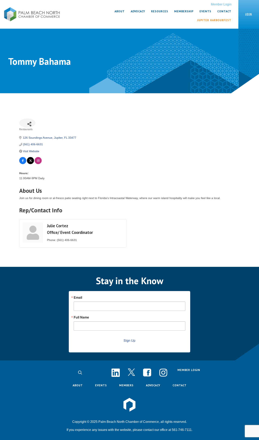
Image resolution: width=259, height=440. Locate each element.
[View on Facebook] (22, 163)
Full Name (81, 317)
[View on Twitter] (30, 163)
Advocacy (153, 385)
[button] (80, 373)
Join (248, 14)
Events (101, 385)
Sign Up (129, 340)
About (78, 385)
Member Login (221, 4)
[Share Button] (27, 123)
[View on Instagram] (38, 163)
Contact (180, 385)
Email (78, 297)
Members (126, 385)
